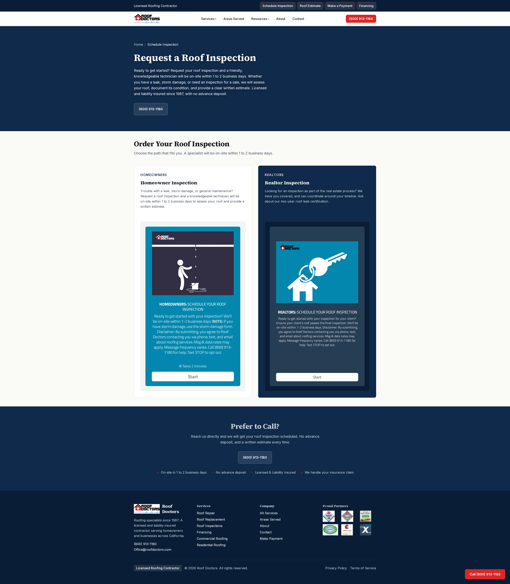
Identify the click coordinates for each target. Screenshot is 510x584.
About (280, 19)
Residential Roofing (211, 545)
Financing (366, 6)
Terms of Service (363, 568)
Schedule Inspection (278, 6)
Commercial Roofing (212, 539)
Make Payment (271, 539)
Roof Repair (206, 513)
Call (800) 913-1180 (485, 574)
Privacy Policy (336, 568)
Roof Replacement (211, 519)
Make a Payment (340, 6)
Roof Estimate (310, 6)
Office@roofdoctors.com (152, 550)
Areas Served (233, 19)
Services (208, 19)
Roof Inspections (210, 526)
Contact (298, 19)
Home (138, 44)
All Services (269, 513)
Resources (260, 19)
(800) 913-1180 (361, 19)
